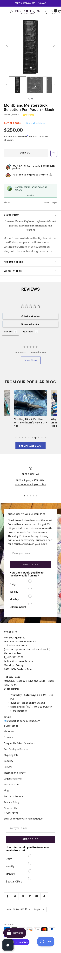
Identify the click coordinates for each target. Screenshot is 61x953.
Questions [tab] (28, 331)
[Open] (8, 945)
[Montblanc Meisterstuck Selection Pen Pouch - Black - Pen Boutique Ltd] (17, 85)
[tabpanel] (30, 409)
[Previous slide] (7, 45)
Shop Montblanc (35, 123)
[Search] (11, 11)
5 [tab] (29, 437)
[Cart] (53, 12)
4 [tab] (25, 437)
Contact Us (10, 808)
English (37, 909)
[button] (46, 12)
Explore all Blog (30, 445)
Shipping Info (11, 755)
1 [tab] (16, 437)
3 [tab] (22, 437)
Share (7, 202)
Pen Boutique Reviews (16, 749)
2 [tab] (19, 437)
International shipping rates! (30, 484)
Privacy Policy (11, 802)
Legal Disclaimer (13, 778)
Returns (8, 767)
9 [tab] (42, 437)
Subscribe (30, 564)
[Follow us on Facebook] (7, 896)
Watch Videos (13, 271)
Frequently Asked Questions (19, 743)
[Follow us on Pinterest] (29, 896)
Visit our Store (12, 784)
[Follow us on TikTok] (44, 896)
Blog (6, 790)
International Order (15, 772)
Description (12, 215)
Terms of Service (13, 796)
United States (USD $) (16, 909)
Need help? (50, 202)
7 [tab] (35, 437)
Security (8, 761)
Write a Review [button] (32, 316)
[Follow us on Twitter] (15, 896)
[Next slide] (54, 45)
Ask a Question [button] (32, 324)
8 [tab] (38, 437)
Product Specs (13, 262)
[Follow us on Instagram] (22, 896)
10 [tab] (45, 437)
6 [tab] (32, 437)
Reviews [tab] (8, 331)
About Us (9, 731)
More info (30, 195)
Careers (8, 737)
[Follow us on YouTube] (37, 896)
